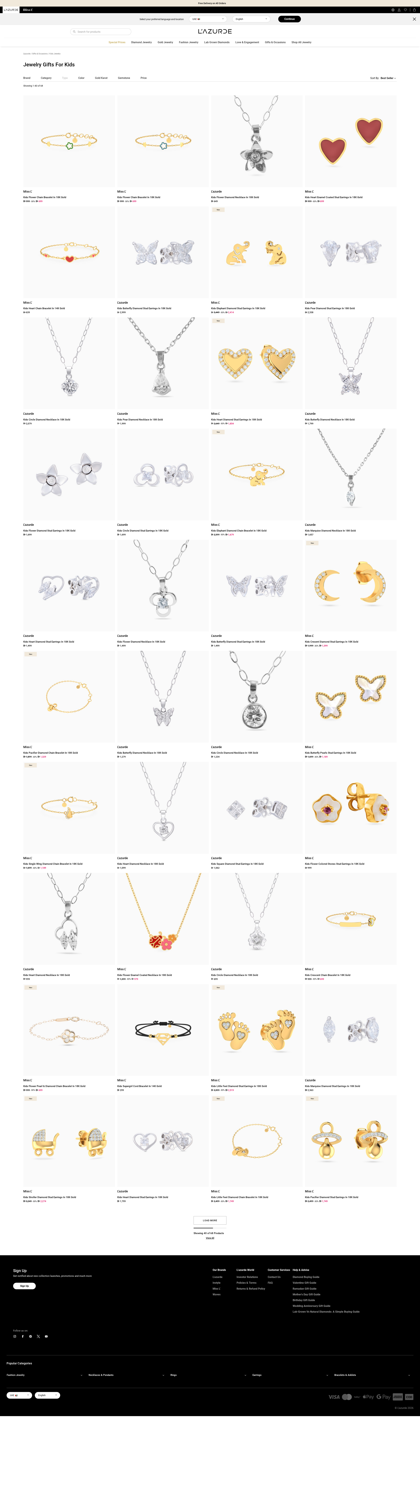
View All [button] (210, 1238)
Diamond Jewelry (141, 42)
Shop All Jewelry (301, 42)
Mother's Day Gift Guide (306, 1294)
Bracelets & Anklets (345, 1375)
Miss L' (216, 1288)
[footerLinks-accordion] (46, 1375)
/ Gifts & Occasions (39, 54)
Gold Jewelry (165, 42)
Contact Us (274, 1277)
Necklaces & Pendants (101, 1375)
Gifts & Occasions (275, 42)
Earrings (257, 1375)
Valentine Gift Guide (304, 1282)
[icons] (14, 1337)
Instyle (216, 1282)
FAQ (270, 1282)
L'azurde (26, 54)
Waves (216, 1294)
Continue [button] (289, 19)
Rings (173, 1375)
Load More (210, 1220)
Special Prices (117, 42)
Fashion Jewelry (188, 42)
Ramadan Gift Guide (304, 1288)
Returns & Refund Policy (251, 1288)
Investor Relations (247, 1277)
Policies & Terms (246, 1282)
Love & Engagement (247, 42)
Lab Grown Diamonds (217, 42)
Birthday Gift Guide (304, 1300)
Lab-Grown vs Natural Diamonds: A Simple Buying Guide (326, 1311)
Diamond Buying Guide (306, 1277)
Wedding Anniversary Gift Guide (311, 1306)
